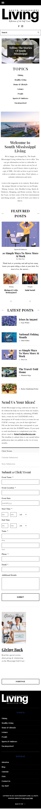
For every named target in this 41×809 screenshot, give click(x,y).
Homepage (20, 682)
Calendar (5, 772)
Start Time (7, 509)
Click (3, 776)
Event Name (7, 477)
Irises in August (28, 319)
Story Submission (8, 464)
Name (5, 531)
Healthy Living (20, 80)
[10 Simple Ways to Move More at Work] (9, 355)
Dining (20, 75)
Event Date (6, 498)
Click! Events (7, 451)
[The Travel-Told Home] (9, 372)
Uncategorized (20, 103)
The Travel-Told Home (28, 370)
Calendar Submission (10, 457)
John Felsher (25, 340)
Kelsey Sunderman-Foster (29, 389)
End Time (6, 520)
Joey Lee (22, 259)
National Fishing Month (29, 336)
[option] (20, 50)
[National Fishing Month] (9, 337)
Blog (3, 767)
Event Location (9, 488)
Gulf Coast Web (27, 798)
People (20, 94)
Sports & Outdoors (20, 98)
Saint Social (30, 290)
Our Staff (5, 786)
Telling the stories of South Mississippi (20, 50)
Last (3, 549)
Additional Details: (9, 575)
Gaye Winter (25, 322)
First (3, 540)
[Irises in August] (9, 321)
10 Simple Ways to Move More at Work (20, 254)
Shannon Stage (26, 375)
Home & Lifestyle (20, 84)
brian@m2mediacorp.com (24, 434)
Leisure (20, 89)
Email (5, 564)
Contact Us (6, 781)
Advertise (5, 762)
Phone (5, 554)
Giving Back (12, 649)
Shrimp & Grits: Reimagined (11, 291)
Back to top (19, 804)
